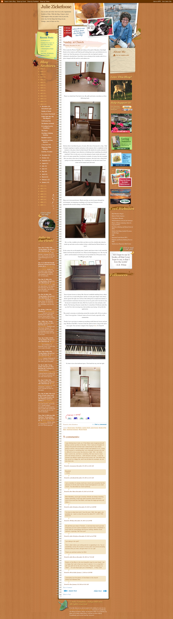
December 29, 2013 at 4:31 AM (85, 478)
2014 (41, 101)
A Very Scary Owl (46, 145)
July (43, 166)
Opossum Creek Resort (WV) (119, 237)
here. (95, 325)
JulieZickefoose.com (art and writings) (122, 220)
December (45, 106)
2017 (41, 93)
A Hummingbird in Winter (47, 48)
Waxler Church (83, 429)
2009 (41, 194)
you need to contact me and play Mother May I (80, 610)
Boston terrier (71, 428)
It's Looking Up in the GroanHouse (47, 127)
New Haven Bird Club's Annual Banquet (46, 356)
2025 (41, 71)
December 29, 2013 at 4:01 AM (85, 466)
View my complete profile (122, 55)
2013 (41, 104)
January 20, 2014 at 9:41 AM (80, 584)
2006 (41, 202)
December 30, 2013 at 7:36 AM (85, 557)
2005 (41, 205)
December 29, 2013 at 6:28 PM (83, 521)
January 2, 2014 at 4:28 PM (84, 572)
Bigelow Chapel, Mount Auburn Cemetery (46, 421)
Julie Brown (73, 557)
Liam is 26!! (44, 51)
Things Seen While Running (46, 148)
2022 (41, 79)
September (45, 160)
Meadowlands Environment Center (46, 372)
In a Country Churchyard (48, 114)
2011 (41, 188)
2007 (41, 199)
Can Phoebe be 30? (45, 40)
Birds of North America (118, 216)
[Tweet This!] (70, 417)
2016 (41, 96)
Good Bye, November (46, 152)
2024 (41, 74)
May (43, 171)
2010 (41, 191)
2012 (41, 186)
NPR (113, 235)
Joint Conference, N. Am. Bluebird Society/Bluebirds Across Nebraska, (46, 267)
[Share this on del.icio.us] (88, 417)
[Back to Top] (67, 594)
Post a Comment (67, 587)
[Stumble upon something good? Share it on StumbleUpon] (82, 417)
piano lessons (94, 428)
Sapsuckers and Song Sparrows (47, 141)
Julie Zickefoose (74, 507)
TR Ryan (72, 521)
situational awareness (72, 429)
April (43, 174)
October (44, 158)
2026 (41, 69)
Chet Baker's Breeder (117, 218)
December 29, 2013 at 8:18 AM (84, 491)
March (44, 177)
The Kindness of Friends (47, 123)
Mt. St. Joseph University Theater (46, 251)
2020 (41, 85)
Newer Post (70, 591)
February (44, 179)
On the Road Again (46, 108)
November (45, 155)
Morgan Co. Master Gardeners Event (46, 283)
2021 (41, 82)
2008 (41, 197)
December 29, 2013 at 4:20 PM (87, 507)
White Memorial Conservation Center (46, 384)
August (44, 163)
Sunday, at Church (46, 111)
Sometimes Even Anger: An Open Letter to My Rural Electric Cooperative (47, 44)
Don (71, 584)
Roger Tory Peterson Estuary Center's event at (46, 343)
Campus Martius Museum (45, 325)
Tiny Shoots (44, 130)
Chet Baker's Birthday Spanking (47, 134)
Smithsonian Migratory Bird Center (121, 244)
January (44, 182)
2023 (41, 77)
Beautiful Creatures (46, 137)
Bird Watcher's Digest (117, 214)
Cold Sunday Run (46, 121)
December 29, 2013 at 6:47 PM (87, 536)
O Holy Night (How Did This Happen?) (47, 117)
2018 (41, 90)
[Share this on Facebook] (76, 417)
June (43, 169)
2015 (41, 99)
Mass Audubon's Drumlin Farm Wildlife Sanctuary (46, 401)
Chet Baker (78, 428)
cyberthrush (73, 478)
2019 (41, 88)
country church (86, 428)
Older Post (100, 591)
